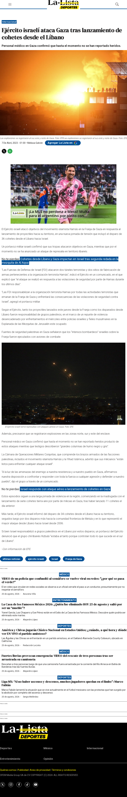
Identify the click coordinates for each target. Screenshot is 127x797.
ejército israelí (36, 559)
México (64, 574)
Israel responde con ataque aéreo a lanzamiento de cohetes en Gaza (65, 489)
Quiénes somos (8, 770)
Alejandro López (30, 620)
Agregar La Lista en (60, 142)
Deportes (64, 625)
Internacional (9, 22)
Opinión (48, 758)
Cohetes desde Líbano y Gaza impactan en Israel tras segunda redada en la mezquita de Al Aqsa (60, 260)
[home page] (63, 731)
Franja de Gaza (73, 559)
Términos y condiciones (64, 770)
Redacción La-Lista (32, 645)
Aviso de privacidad (40, 770)
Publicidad (23, 770)
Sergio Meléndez (30, 697)
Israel (55, 559)
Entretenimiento (64, 600)
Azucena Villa (29, 594)
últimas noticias (11, 559)
